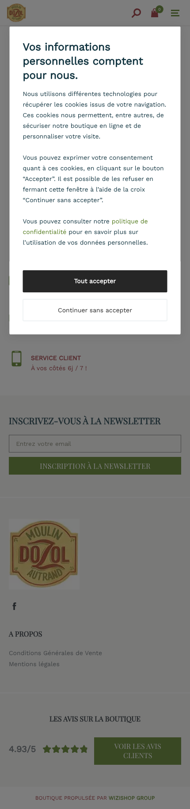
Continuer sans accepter (95, 310)
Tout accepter (95, 281)
